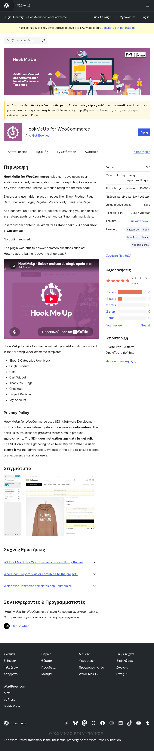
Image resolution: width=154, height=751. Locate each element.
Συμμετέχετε (125, 654)
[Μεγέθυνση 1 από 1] (94, 480)
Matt (7, 693)
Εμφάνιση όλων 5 (140, 220)
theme (145, 237)
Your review (114, 325)
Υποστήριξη (142, 152)
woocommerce (140, 244)
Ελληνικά (19, 723)
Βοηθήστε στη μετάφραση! (118, 27)
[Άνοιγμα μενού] (148, 5)
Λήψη (144, 132)
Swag (122, 674)
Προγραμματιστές (91, 667)
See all (145, 325)
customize (133, 229)
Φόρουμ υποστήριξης (121, 361)
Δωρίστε (122, 667)
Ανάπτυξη (91, 152)
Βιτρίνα (46, 654)
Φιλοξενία (11, 667)
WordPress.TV (89, 674)
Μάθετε (84, 654)
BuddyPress (12, 706)
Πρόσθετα (48, 667)
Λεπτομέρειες (17, 152)
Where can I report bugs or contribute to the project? (41, 574)
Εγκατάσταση (66, 152)
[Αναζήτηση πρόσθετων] (43, 40)
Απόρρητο (11, 674)
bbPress (9, 699)
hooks (145, 229)
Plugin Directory (14, 17)
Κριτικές (42, 152)
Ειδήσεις (10, 661)
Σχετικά (9, 654)
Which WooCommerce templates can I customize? (38, 586)
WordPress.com (15, 686)
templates (133, 237)
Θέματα (46, 661)
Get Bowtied (41, 135)
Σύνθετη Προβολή (118, 256)
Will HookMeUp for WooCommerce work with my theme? (43, 562)
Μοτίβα (46, 674)
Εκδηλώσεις (125, 661)
